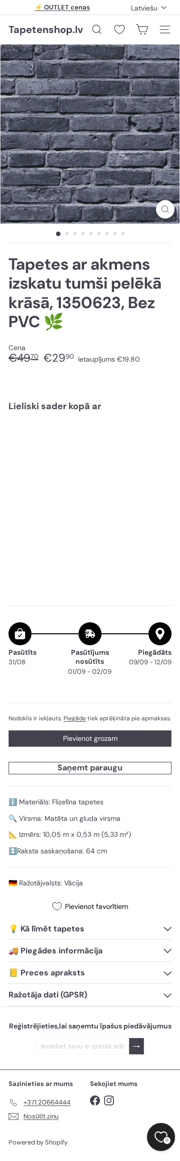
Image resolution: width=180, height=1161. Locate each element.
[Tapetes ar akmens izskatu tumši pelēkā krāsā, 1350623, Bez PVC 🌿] (90, 459)
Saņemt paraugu (90, 767)
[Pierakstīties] (136, 1046)
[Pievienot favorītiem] (158, 440)
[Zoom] (165, 209)
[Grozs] (142, 29)
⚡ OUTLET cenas (62, 7)
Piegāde (75, 718)
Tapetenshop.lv (45, 30)
